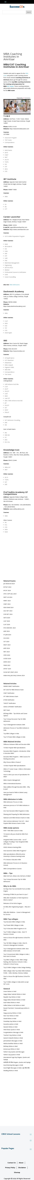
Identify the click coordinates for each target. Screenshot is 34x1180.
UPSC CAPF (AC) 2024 (9, 594)
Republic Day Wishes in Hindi (11, 997)
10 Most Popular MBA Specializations (14, 748)
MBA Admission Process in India (12, 802)
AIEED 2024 (7, 662)
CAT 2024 (6, 641)
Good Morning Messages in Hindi (13, 1065)
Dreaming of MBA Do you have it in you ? (15, 894)
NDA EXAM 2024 (8, 607)
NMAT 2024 (7, 600)
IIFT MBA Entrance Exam (10, 696)
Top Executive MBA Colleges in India (14, 922)
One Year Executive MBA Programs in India (16, 811)
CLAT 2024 (6, 624)
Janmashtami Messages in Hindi (12, 1041)
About (21, 1163)
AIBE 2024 (6, 631)
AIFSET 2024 (7, 669)
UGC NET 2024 (7, 611)
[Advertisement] (17, 32)
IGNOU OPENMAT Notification (12, 707)
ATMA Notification (8, 700)
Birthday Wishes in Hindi (10, 1046)
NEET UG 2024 (7, 597)
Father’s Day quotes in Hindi (11, 1054)
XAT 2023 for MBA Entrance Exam (13, 690)
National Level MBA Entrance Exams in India (16, 818)
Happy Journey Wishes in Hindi (12, 1013)
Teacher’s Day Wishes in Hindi (12, 1035)
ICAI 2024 (6, 638)
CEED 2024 (6, 655)
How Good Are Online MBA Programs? (14, 851)
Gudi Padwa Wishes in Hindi (11, 1002)
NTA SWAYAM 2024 (9, 628)
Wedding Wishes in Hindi (10, 1070)
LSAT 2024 (6, 621)
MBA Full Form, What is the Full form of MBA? (17, 876)
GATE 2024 (6, 617)
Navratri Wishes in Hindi (10, 1027)
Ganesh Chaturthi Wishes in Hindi (13, 1038)
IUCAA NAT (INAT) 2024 (10, 672)
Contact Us (12, 1163)
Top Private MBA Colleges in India (13, 925)
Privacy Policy (10, 1167)
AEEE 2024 (6, 648)
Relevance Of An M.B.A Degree (12, 903)
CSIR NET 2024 (7, 614)
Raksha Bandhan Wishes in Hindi (12, 1043)
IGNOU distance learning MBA (12, 847)
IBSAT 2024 (7, 645)
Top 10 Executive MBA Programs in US (14, 928)
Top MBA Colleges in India (11, 733)
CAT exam (10, 86)
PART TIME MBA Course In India (13, 830)
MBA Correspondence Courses (12, 868)
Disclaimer (22, 1167)
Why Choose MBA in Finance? (12, 762)
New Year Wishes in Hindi (10, 1016)
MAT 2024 (6, 652)
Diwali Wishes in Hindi (9, 1018)
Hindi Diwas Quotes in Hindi (11, 1029)
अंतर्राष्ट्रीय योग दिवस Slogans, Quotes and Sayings (17, 1062)
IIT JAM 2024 (7, 635)
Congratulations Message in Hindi (13, 1032)
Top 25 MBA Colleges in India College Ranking (16, 967)
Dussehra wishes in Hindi (10, 1024)
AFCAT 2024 (7, 590)
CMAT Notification (8, 693)
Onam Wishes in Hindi (9, 991)
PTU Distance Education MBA (12, 859)
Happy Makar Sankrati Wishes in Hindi (14, 994)
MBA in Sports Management (11, 780)
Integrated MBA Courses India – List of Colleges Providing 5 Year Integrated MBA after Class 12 (15, 842)
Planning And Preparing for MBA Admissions (16, 814)
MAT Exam (6, 710)
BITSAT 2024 (7, 587)
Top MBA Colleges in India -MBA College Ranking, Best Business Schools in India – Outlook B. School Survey (15, 962)
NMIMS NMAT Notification (11, 686)
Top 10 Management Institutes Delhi (14, 724)
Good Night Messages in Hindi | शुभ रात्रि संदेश (16, 1068)
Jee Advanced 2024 (9, 583)
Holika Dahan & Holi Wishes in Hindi (13, 1005)
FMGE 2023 (6, 665)
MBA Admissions (15, 285)
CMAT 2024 (6, 604)
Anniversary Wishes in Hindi (11, 1049)
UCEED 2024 (7, 658)
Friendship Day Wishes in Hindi (12, 1021)
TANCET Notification (9, 703)
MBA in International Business (12, 783)
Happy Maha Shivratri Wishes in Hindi (14, 1000)
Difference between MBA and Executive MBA (16, 744)
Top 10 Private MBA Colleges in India (14, 737)
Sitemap (17, 1172)
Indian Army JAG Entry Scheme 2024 (14, 675)
